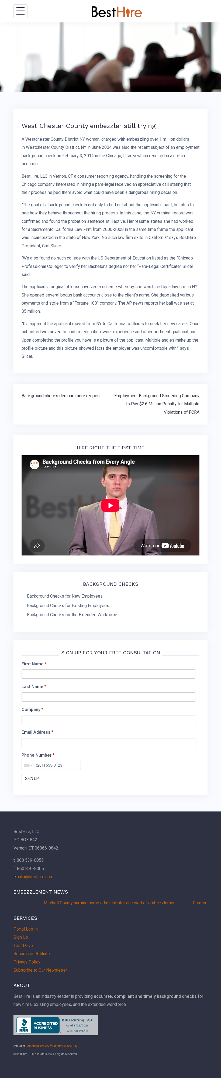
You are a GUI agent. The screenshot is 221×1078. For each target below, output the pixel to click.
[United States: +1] (28, 765)
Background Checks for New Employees (65, 596)
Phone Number (38, 755)
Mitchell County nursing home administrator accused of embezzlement (94, 902)
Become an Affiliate (31, 953)
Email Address (37, 732)
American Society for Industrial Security (52, 1046)
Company (32, 709)
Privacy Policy (26, 962)
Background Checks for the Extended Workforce (72, 614)
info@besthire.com (35, 876)
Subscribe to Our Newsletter (40, 970)
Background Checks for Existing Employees (68, 605)
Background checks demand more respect (61, 395)
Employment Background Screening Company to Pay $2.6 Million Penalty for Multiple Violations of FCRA (156, 404)
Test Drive (23, 945)
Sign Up (20, 937)
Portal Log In (25, 929)
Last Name (34, 686)
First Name (34, 663)
